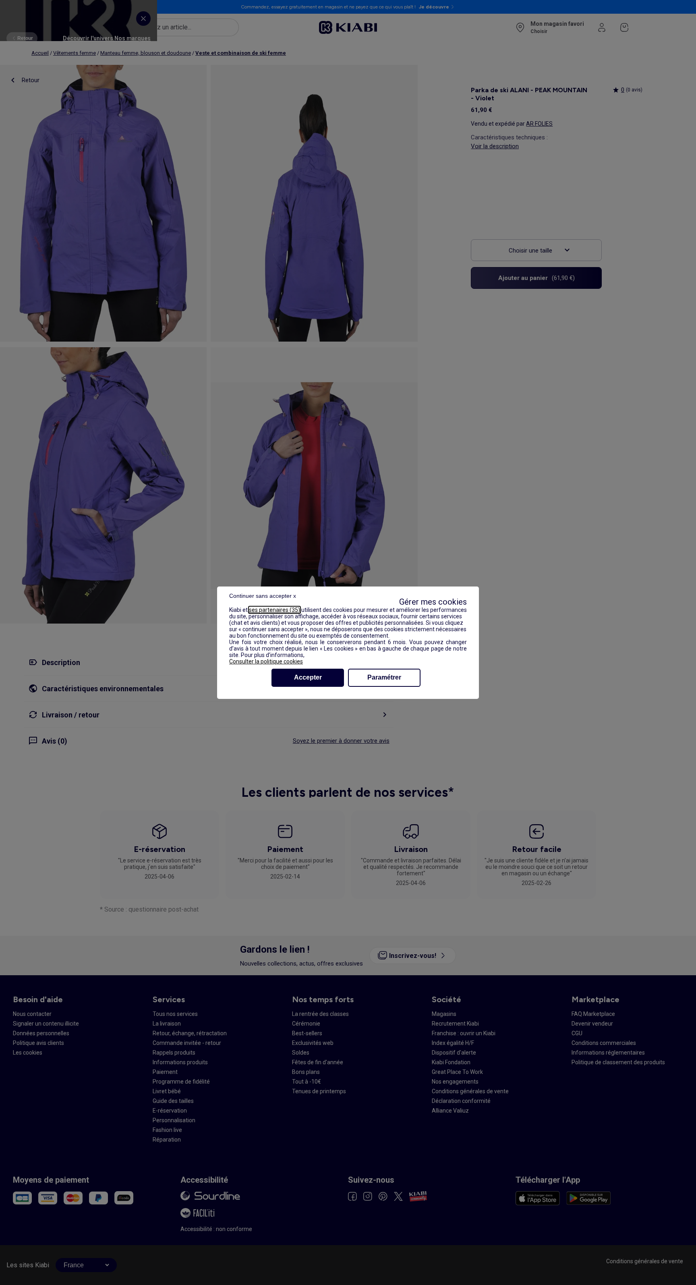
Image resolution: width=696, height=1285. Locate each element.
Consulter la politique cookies (266, 661)
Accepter (308, 677)
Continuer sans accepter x (262, 596)
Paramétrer (384, 677)
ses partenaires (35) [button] (274, 610)
